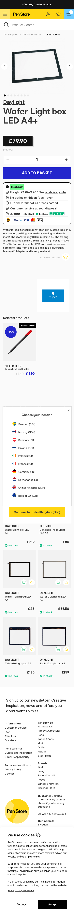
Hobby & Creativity (49, 730)
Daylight (14, 102)
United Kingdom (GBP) (31, 487)
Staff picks (44, 755)
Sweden (43, 824)
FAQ (7, 731)
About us (10, 736)
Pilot (40, 767)
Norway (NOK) (26, 432)
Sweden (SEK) (26, 424)
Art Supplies (11, 34)
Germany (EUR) (27, 471)
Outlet (42, 747)
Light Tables (53, 34)
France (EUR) (26, 463)
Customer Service (16, 727)
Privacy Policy (13, 769)
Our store (10, 740)
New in (42, 751)
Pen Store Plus (13, 748)
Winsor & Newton (48, 783)
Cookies (10, 773)
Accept (52, 904)
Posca (41, 779)
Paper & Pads (46, 739)
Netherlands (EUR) (29, 479)
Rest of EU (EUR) (28, 495)
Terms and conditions (18, 765)
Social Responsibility (17, 756)
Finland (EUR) (26, 448)
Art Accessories (32, 34)
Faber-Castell (46, 775)
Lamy (41, 771)
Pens (41, 734)
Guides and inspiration (18, 752)
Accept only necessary (21, 890)
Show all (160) (46, 787)
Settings (21, 904)
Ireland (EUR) (26, 455)
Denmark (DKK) (27, 440)
